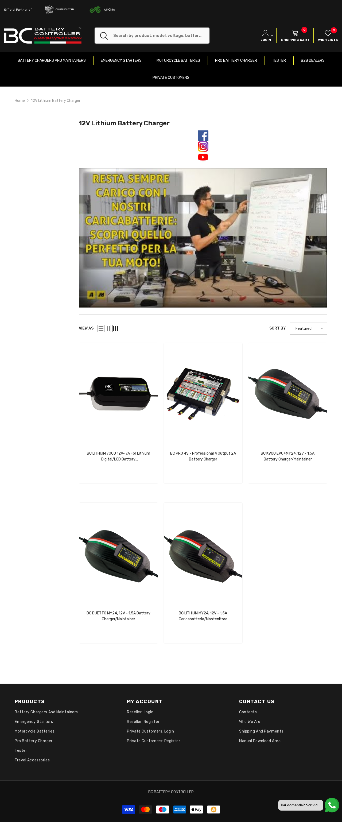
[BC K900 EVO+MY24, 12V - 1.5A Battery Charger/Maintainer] (287, 394)
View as (86, 328)
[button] (101, 328)
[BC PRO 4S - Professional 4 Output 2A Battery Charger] (203, 394)
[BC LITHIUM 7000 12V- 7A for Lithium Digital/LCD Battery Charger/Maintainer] (118, 394)
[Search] (152, 36)
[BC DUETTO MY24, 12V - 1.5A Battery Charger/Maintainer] (118, 554)
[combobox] (161, 36)
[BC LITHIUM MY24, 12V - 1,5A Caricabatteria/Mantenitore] (203, 554)
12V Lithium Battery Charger (55, 100)
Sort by (277, 328)
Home (20, 100)
